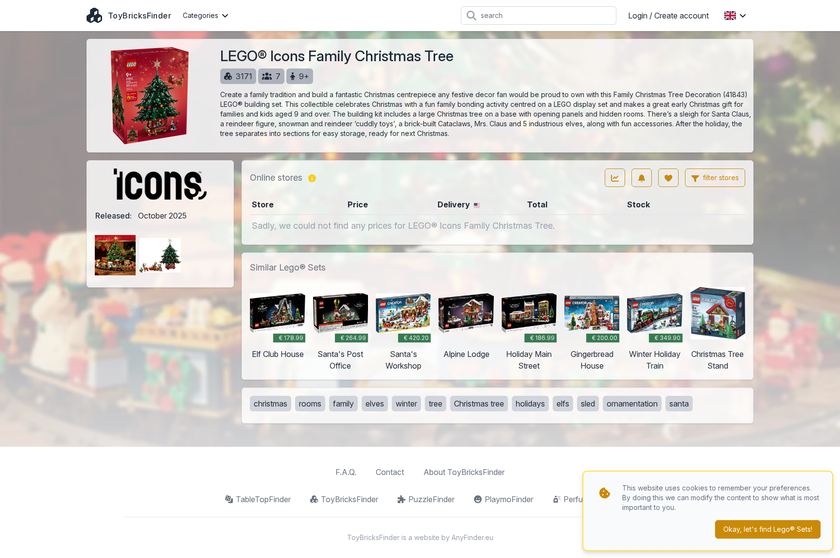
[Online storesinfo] (312, 177)
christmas (270, 403)
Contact (390, 472)
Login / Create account (668, 15)
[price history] (615, 178)
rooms (310, 403)
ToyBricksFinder (349, 499)
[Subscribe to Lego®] (641, 178)
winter (406, 403)
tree (435, 403)
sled (588, 403)
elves (375, 403)
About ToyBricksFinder (464, 472)
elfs (563, 403)
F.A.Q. (345, 472)
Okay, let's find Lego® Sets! (767, 529)
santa (679, 403)
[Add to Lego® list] (668, 178)
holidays (530, 403)
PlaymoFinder (509, 499)
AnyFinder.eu (472, 537)
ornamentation (632, 403)
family (343, 403)
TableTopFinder (263, 499)
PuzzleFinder (431, 499)
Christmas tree (479, 403)
